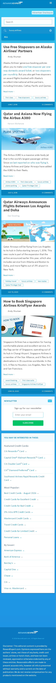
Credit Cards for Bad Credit (17, 506)
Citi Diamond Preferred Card (19, 470)
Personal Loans (11, 537)
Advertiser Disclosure (42, 13)
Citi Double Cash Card (15, 464)
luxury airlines (40, 98)
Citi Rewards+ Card (14, 451)
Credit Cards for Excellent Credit (20, 499)
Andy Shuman (14, 57)
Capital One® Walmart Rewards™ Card (23, 457)
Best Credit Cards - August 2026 (20, 493)
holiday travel (11, 281)
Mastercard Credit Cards (16, 518)
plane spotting (11, 186)
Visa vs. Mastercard (14, 588)
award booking (11, 380)
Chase (7, 575)
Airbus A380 (10, 182)
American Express (13, 550)
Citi (5, 582)
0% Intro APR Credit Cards (17, 512)
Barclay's (8, 563)
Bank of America (12, 557)
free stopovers (24, 98)
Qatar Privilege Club (30, 186)
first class (9, 98)
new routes (42, 281)
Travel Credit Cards (13, 525)
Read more (8, 92)
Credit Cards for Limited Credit (19, 531)
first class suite (26, 182)
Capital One (10, 569)
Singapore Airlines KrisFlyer (32, 384)
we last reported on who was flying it (29, 162)
